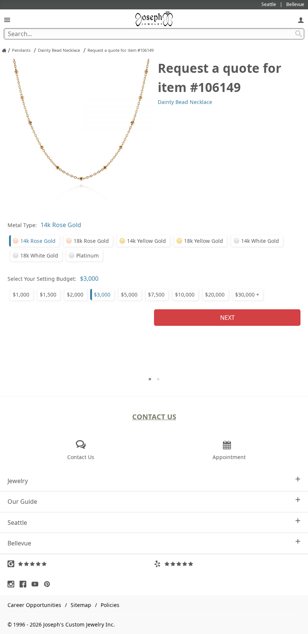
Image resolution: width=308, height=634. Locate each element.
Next (227, 317)
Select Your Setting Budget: (42, 278)
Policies (110, 604)
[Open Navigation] (7, 19)
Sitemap (81, 604)
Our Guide (22, 501)
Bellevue (19, 543)
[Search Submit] (298, 33)
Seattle (17, 522)
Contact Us (154, 416)
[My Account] (300, 19)
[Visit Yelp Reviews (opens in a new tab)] (227, 563)
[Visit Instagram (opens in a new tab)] (13, 584)
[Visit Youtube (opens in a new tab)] (37, 584)
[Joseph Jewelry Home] (4, 50)
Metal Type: (22, 225)
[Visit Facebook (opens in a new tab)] (25, 584)
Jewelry (18, 481)
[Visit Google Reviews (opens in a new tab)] (81, 563)
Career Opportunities (34, 604)
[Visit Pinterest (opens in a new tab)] (49, 584)
